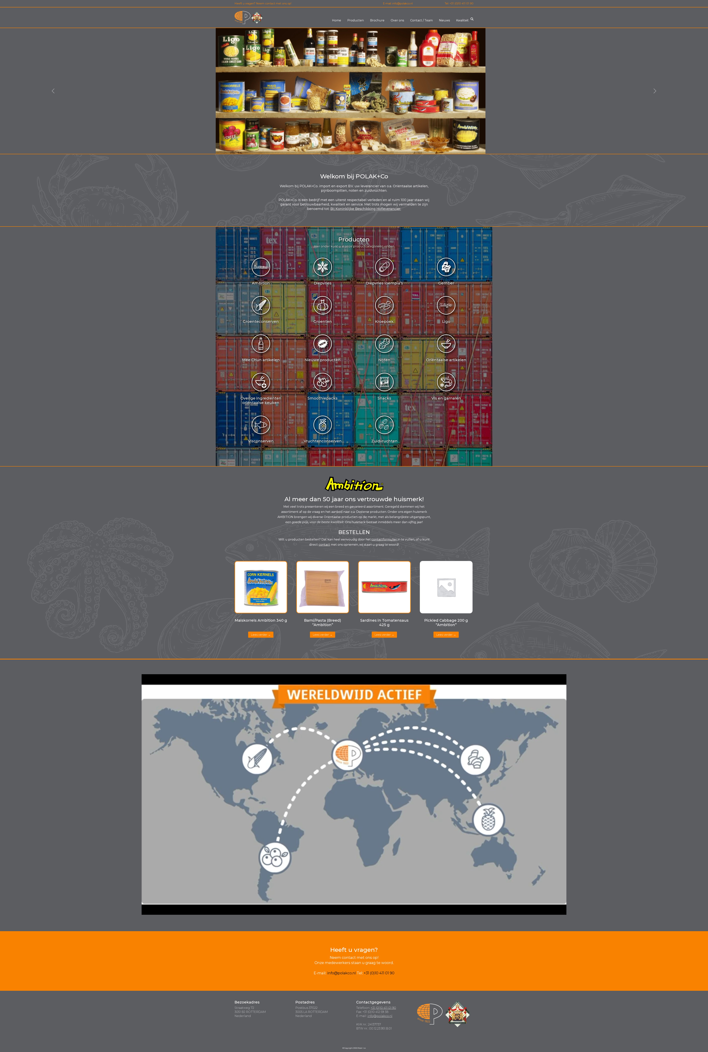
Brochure (377, 20)
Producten (355, 20)
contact (324, 544)
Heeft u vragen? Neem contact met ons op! (263, 3)
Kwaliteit (462, 20)
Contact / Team (421, 20)
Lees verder (259, 634)
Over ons (397, 20)
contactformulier (385, 539)
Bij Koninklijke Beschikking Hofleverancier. (365, 209)
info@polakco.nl (402, 3)
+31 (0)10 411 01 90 (461, 3)
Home (336, 20)
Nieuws (444, 20)
